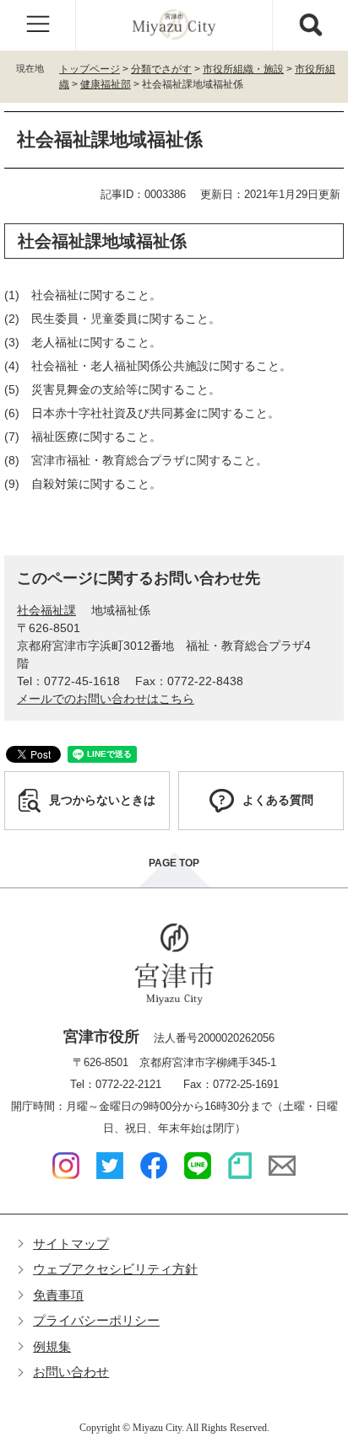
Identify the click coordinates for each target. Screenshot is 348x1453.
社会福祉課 (46, 610)
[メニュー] (38, 25)
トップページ (89, 69)
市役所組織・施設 (243, 69)
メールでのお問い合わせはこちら (105, 698)
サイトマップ (71, 1243)
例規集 (52, 1346)
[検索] (310, 25)
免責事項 (58, 1295)
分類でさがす (161, 69)
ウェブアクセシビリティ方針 (115, 1269)
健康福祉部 (105, 84)
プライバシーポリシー (96, 1320)
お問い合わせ (71, 1372)
